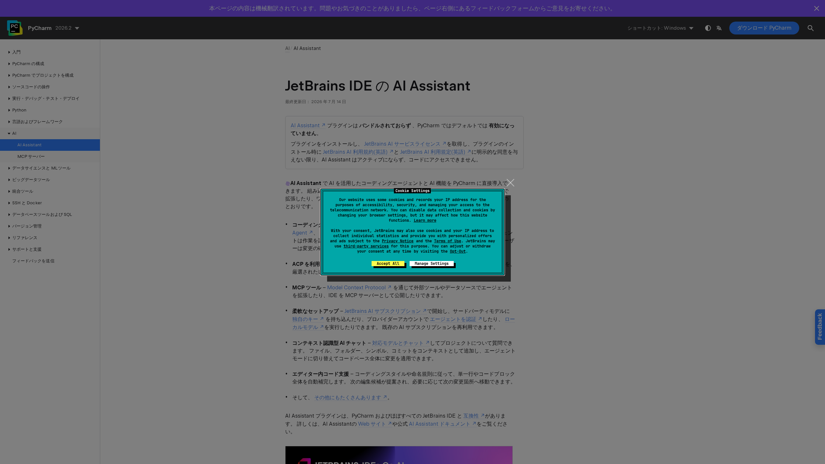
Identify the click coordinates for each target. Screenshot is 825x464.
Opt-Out (458, 251)
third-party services (366, 246)
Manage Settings (432, 263)
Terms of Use (447, 241)
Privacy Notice (397, 241)
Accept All (388, 263)
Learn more (425, 220)
